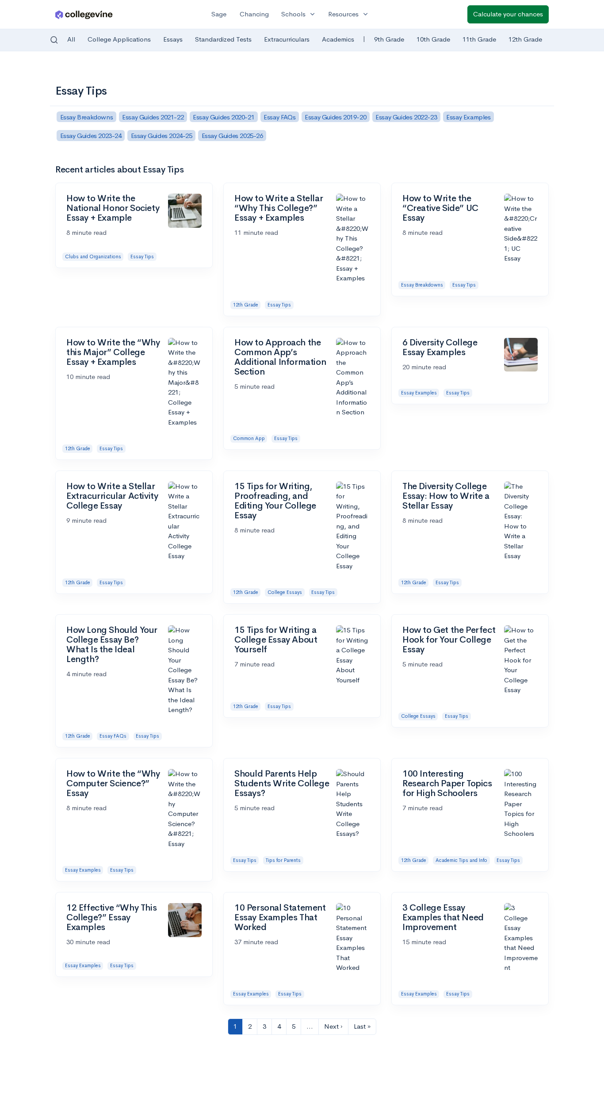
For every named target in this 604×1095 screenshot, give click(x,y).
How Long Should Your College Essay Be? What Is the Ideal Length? (111, 644)
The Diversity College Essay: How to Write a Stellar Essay (445, 496)
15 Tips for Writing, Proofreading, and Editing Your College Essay (275, 501)
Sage (218, 14)
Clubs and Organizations (93, 256)
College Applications (119, 39)
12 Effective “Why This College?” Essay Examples (111, 917)
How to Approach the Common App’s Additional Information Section (280, 357)
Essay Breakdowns (422, 285)
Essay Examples (419, 393)
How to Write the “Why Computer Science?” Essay (113, 783)
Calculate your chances (508, 14)
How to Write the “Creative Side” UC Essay (440, 208)
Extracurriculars (287, 39)
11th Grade (479, 39)
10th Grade (433, 39)
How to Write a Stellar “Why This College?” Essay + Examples (278, 208)
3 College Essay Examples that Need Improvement (443, 917)
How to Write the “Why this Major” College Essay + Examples (113, 352)
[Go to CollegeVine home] (84, 14)
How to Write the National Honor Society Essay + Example (112, 208)
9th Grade (389, 39)
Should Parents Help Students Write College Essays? (281, 783)
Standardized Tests (223, 39)
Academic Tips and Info (461, 860)
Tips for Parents (283, 860)
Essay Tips (142, 256)
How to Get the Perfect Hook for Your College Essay (448, 639)
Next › (333, 1026)
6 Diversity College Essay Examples (439, 347)
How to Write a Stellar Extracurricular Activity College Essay (112, 496)
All (71, 39)
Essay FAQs (112, 736)
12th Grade (525, 39)
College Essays (285, 592)
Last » (362, 1026)
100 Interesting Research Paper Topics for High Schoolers (447, 783)
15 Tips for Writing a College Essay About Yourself (275, 639)
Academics (338, 39)
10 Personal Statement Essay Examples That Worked (280, 917)
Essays (173, 39)
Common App (249, 438)
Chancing (254, 14)
